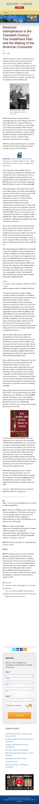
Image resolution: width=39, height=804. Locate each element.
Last (7, 691)
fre (29, 585)
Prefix (7, 678)
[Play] (8, 788)
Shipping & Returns (8, 799)
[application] (19, 782)
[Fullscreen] (31, 788)
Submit (19, 715)
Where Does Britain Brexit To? (15, 597)
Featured (8, 583)
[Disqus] (19, 623)
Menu (7, 12)
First (7, 684)
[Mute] (28, 788)
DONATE (19, 7)
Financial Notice (26, 799)
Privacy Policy (17, 799)
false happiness (22, 585)
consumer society (11, 585)
